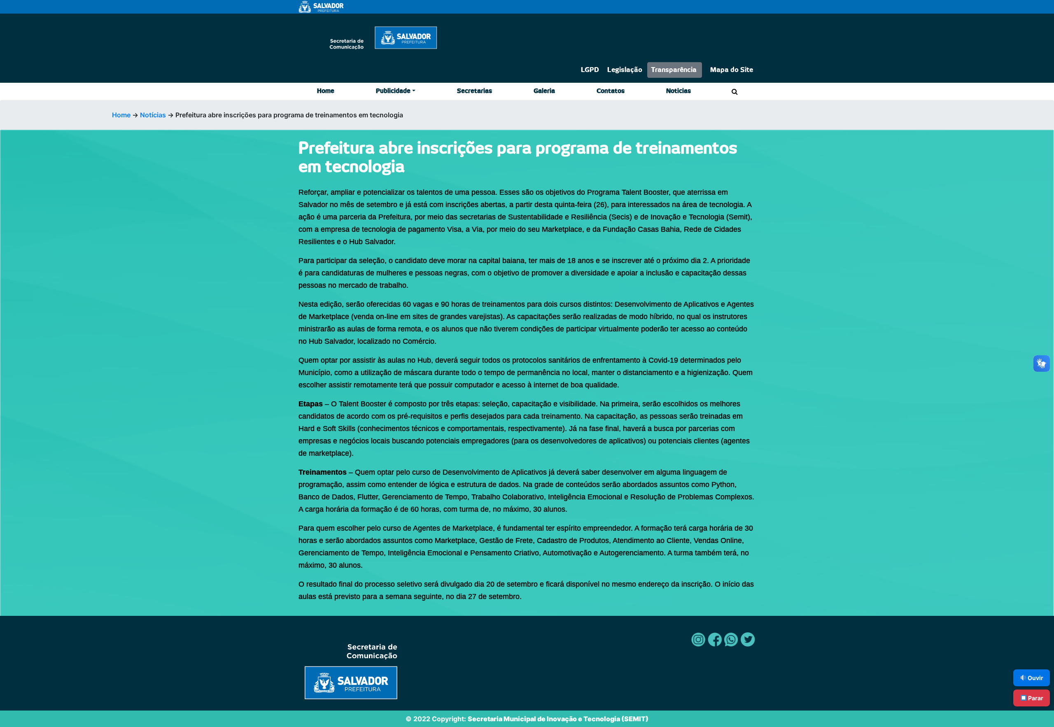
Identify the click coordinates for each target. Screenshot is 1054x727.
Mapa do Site (731, 70)
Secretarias (474, 91)
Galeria (544, 91)
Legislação (624, 70)
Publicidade (393, 91)
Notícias (153, 115)
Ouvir (1034, 677)
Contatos (611, 91)
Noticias (678, 91)
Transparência (674, 70)
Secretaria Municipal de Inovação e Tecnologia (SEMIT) (558, 719)
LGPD (590, 70)
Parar (1035, 697)
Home (325, 91)
